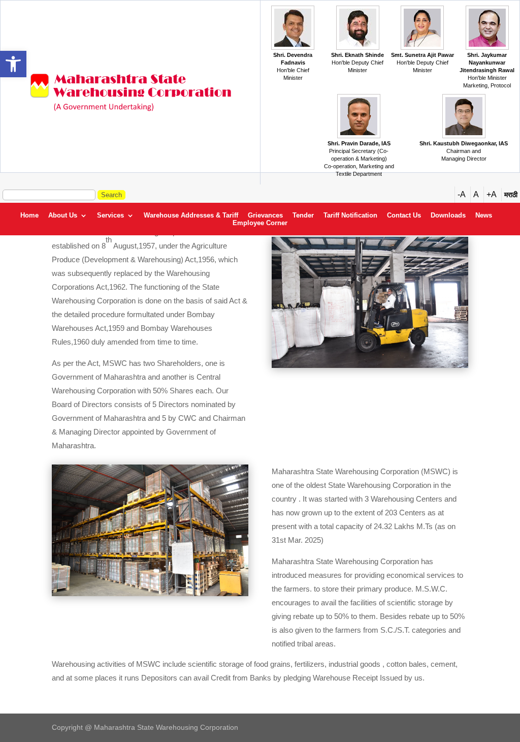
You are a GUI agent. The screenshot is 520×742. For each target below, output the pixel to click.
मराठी (510, 195)
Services (110, 215)
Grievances (265, 215)
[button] (13, 64)
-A (462, 194)
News (483, 215)
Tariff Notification (350, 215)
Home (29, 215)
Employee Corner (260, 223)
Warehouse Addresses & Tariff (191, 215)
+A (491, 194)
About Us (62, 215)
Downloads (448, 215)
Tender (303, 215)
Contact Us (404, 215)
